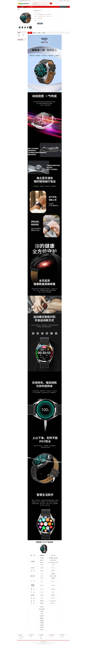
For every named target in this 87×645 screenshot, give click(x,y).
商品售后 (41, 638)
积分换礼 (22, 6)
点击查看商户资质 (40, 18)
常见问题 (39, 32)
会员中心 (65, 0)
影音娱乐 (19, 34)
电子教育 (19, 36)
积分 (40, 14)
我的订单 (61, 0)
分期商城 (31, 6)
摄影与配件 (19, 35)
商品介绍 (30, 32)
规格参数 (34, 32)
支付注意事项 (20, 638)
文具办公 (23, 35)
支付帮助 (43, 32)
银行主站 (68, 0)
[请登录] (29, 0)
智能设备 (23, 34)
